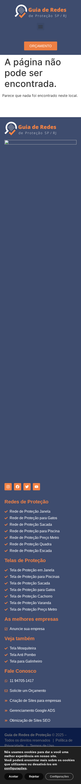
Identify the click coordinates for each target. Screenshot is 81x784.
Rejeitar (34, 776)
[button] (40, 26)
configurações (15, 768)
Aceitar (13, 776)
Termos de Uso (42, 746)
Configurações (59, 776)
